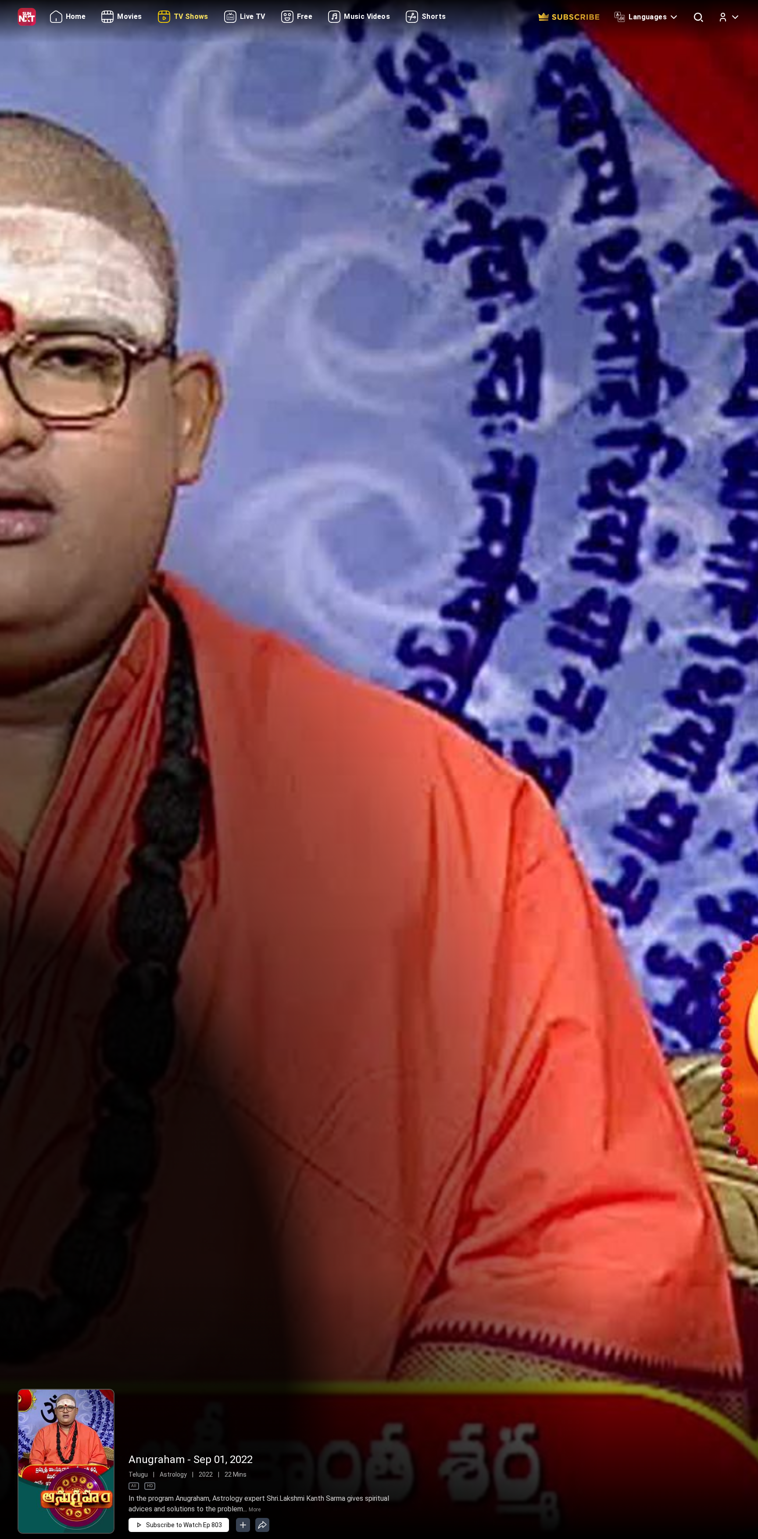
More (255, 1510)
